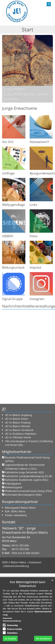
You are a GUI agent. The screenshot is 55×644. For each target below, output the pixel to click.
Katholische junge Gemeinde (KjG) (24, 472)
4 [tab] (29, 102)
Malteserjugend (13, 487)
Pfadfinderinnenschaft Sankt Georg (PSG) (28, 491)
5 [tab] (33, 102)
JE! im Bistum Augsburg (18, 415)
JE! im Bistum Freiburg (17, 422)
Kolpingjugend (13, 483)
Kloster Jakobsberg (16, 515)
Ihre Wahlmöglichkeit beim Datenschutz (27, 584)
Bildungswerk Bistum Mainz (20, 507)
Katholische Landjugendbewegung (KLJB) (28, 476)
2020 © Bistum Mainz (14, 562)
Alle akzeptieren (43, 638)
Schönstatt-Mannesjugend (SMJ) (23, 494)
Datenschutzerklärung (16, 566)
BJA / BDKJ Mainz (15, 511)
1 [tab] (17, 102)
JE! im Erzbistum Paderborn (20, 433)
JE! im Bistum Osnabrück (19, 430)
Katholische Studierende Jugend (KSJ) (26, 479)
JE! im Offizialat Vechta (18, 437)
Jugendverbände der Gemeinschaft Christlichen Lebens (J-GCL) (25, 466)
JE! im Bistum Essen (16, 418)
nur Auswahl (10, 638)
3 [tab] (25, 102)
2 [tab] (21, 102)
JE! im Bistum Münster (17, 426)
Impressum (35, 562)
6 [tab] (38, 102)
